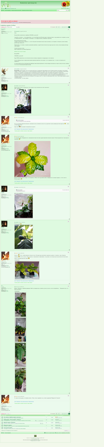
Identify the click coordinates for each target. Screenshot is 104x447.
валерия (6, 428)
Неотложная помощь (21, 423)
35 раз (7, 80)
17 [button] (65, 27)
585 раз (7, 95)
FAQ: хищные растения (24, 181)
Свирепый (56, 422)
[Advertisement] (35, 15)
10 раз (7, 291)
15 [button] (62, 27)
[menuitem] (7, 8)
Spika (16, 117)
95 (5, 287)
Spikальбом (18, 181)
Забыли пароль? (15, 22)
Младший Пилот (7, 420)
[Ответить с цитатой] (68, 29)
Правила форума (31, 181)
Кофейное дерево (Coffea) (8, 25)
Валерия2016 (17, 31)
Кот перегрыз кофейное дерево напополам (12, 417)
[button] (56, 27)
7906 (5, 145)
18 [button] (67, 27)
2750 (5, 194)
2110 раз (7, 96)
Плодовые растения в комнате (26, 420)
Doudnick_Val (57, 427)
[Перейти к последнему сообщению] (58, 419)
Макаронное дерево (8, 425)
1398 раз (7, 148)
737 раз (7, 130)
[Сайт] (6, 4)
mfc (1, 285)
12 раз (7, 290)
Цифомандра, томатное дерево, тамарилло (12, 419)
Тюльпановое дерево (8, 427)
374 (5, 77)
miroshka (18, 120)
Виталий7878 (3, 75)
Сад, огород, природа (22, 428)
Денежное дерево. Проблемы (9, 422)
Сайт (15, 181)
